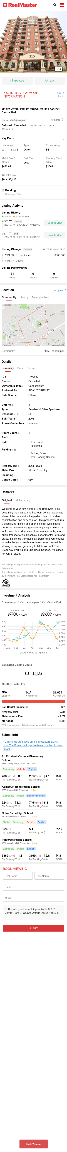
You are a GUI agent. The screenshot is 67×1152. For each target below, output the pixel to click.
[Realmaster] (20, 4)
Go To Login (60, 94)
